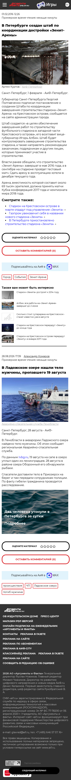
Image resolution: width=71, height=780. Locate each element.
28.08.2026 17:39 (11, 356)
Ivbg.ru (23, 457)
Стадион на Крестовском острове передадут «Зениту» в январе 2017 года (41, 337)
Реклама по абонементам (22, 643)
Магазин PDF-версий (18, 621)
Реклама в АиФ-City (17, 648)
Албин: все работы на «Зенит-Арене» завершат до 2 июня (36, 304)
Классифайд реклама (19, 653)
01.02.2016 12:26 (11, 14)
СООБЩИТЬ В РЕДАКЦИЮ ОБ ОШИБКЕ (28, 663)
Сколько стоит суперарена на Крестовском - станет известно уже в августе (41, 315)
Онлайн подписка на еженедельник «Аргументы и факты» (30, 627)
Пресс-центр (50, 616)
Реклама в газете (32, 634)
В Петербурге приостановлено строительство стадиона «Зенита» (29, 222)
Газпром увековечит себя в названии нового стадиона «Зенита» (34, 215)
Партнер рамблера (32, 763)
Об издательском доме (20, 616)
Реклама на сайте (16, 638)
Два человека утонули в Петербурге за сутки (26, 514)
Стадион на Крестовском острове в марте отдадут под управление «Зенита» (34, 207)
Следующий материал (34, 771)
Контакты (10, 634)
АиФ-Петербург (32, 86)
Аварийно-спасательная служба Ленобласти (30, 424)
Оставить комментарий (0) (36, 250)
